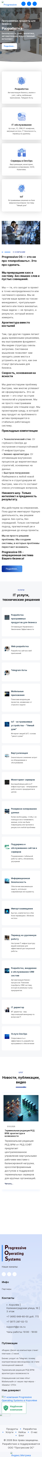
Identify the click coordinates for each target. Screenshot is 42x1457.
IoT (21, 196)
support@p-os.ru (15, 1326)
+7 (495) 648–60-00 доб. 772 (22, 1316)
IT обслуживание (22, 124)
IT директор (17, 1007)
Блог (21, 1435)
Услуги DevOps (19, 1034)
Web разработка (20, 646)
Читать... (9, 1183)
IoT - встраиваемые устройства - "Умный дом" (22, 725)
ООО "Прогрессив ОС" (21, 1447)
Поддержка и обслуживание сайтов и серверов (24, 848)
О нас (34, 1432)
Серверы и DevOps (22, 160)
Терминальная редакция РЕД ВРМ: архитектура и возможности (20, 1133)
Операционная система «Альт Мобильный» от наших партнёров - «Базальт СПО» (18, 1381)
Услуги (9, 1432)
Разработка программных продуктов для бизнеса (24, 619)
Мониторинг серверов (23, 779)
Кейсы (22, 1432)
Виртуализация (19, 753)
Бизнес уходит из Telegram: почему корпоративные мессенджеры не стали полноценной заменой (20, 1361)
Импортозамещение (22, 908)
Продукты (12, 1429)
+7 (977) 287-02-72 (17, 1321)
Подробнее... (9, 46)
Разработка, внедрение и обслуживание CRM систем (24, 972)
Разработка (21, 89)
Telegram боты (19, 670)
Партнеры (6, 1289)
